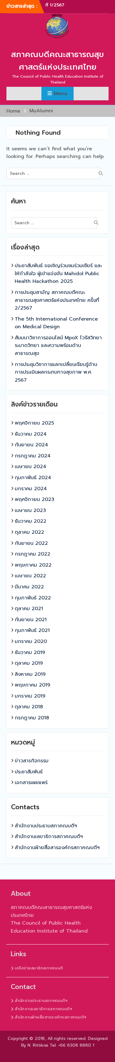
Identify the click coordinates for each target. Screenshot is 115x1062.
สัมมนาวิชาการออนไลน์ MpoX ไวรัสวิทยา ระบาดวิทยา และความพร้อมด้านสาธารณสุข (58, 345)
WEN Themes (76, 1054)
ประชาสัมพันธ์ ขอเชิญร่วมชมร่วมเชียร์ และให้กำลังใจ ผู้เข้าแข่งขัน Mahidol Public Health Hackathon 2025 (58, 273)
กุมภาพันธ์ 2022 (33, 598)
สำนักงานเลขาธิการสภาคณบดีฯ (49, 836)
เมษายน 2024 (30, 466)
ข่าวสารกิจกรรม (31, 760)
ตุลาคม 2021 (29, 608)
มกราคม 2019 (30, 696)
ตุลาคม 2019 (29, 663)
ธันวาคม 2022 (30, 521)
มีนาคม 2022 (29, 587)
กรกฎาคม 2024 (33, 456)
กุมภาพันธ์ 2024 (33, 477)
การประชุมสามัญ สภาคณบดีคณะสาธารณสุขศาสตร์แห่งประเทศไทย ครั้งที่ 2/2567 (57, 300)
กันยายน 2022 (31, 543)
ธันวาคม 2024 (31, 434)
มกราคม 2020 (31, 641)
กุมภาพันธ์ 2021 (32, 630)
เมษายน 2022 (30, 575)
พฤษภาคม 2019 (32, 685)
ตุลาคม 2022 (29, 532)
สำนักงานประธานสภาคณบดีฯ (46, 825)
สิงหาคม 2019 (30, 674)
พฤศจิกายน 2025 (34, 423)
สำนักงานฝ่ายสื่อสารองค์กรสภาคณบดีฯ (57, 847)
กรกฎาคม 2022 (32, 554)
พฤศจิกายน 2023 (34, 499)
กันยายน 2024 (31, 444)
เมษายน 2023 (30, 510)
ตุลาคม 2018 (29, 706)
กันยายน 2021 (31, 619)
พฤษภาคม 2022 (33, 565)
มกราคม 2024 (31, 488)
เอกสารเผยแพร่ (31, 782)
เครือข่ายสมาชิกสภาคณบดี (39, 968)
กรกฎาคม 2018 (32, 717)
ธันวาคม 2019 (30, 652)
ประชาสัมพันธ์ (29, 771)
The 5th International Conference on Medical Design (56, 323)
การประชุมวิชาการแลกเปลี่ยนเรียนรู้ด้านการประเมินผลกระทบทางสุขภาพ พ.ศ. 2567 (56, 372)
